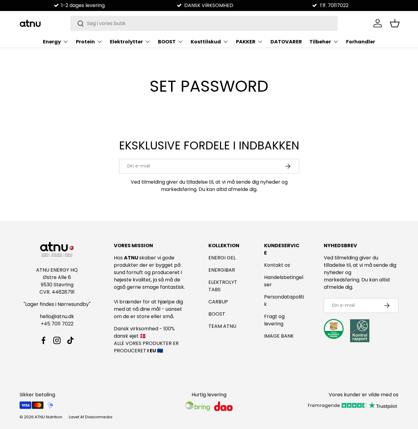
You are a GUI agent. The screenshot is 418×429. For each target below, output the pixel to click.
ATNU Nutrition (48, 417)
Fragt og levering (274, 320)
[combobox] (204, 23)
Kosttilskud (206, 41)
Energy (52, 41)
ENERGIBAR (221, 269)
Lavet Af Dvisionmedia (90, 417)
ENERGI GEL (222, 257)
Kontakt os (277, 265)
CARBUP (218, 301)
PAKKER (246, 41)
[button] (394, 23)
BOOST (167, 41)
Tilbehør (320, 41)
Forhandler (360, 41)
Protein (85, 41)
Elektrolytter (126, 41)
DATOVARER (286, 41)
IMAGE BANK (279, 335)
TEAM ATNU (222, 326)
